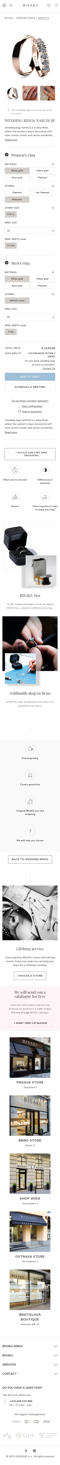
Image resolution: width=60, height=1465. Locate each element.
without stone (17, 300)
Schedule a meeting (30, 387)
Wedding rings (25, 18)
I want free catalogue (30, 1023)
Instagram (34, 1451)
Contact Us (49, 368)
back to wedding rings (30, 859)
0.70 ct (10, 214)
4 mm (10, 331)
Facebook (26, 1451)
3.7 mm (10, 245)
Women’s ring (23, 155)
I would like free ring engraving (31, 454)
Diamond (17, 192)
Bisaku (9, 18)
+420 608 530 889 (21, 1401)
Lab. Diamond (42, 192)
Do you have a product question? (30, 401)
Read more (11, 140)
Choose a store (30, 976)
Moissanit (17, 199)
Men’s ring (20, 263)
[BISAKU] (30, 5)
